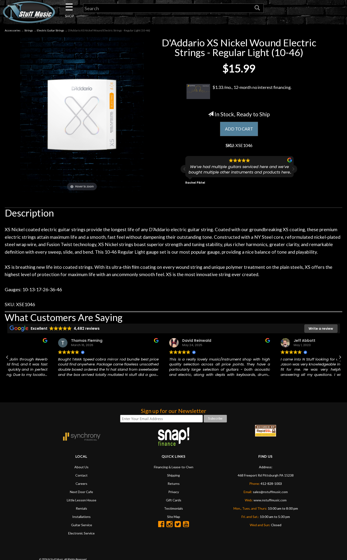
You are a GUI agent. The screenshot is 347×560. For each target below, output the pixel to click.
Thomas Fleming (40, 340)
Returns (174, 484)
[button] (293, 169)
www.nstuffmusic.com (270, 500)
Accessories (13, 30)
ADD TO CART (239, 128)
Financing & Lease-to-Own (173, 467)
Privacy (173, 492)
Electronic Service (81, 533)
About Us (81, 467)
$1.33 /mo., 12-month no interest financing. (252, 87)
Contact (81, 475)
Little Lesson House (81, 500)
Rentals (81, 508)
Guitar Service (81, 525)
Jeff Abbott (258, 340)
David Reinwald (150, 340)
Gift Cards (173, 500)
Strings (28, 30)
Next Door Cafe (81, 492)
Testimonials (173, 508)
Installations (81, 517)
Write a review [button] (321, 328)
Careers (81, 484)
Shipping (173, 475)
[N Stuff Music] (29, 12)
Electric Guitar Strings (50, 30)
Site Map (173, 517)
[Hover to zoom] (82, 114)
